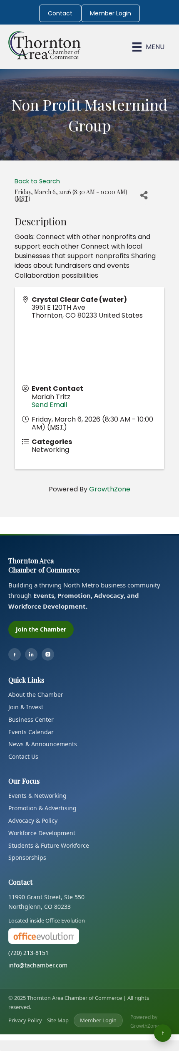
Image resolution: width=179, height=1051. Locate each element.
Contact (60, 13)
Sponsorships (27, 857)
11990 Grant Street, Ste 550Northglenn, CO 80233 (46, 902)
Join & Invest (25, 707)
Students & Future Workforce (48, 845)
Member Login (110, 13)
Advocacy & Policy (32, 820)
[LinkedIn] (31, 654)
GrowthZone (109, 489)
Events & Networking (37, 795)
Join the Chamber (41, 629)
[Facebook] (14, 654)
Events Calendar (31, 732)
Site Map (58, 1020)
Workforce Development (41, 833)
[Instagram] (48, 654)
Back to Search (37, 181)
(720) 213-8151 (28, 953)
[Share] (143, 195)
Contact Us (23, 756)
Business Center (31, 719)
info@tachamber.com (37, 965)
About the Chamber (35, 694)
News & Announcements (42, 744)
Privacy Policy (25, 1020)
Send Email (49, 405)
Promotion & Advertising (42, 808)
